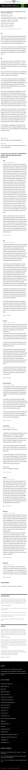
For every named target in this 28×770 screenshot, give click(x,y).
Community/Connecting (6, 699)
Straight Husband (5, 729)
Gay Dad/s (3, 710)
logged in (9, 586)
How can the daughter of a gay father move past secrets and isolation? (13, 145)
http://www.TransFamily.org (10, 438)
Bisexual (3, 689)
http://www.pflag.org (13, 463)
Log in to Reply (7, 235)
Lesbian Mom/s (4, 715)
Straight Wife (4, 731)
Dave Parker (6, 426)
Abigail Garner (11, 28)
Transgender (8, 12)
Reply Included (4, 723)
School (12, 11)
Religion (2, 721)
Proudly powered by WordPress (13, 768)
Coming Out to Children (6, 697)
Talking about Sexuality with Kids (8, 734)
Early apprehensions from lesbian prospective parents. (13, 671)
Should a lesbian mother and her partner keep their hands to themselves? (13, 756)
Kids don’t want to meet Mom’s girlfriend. (11, 139)
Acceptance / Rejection (6, 683)
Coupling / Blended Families (7, 702)
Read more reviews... (5, 657)
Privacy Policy (3, 768)
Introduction (4, 713)
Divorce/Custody (5, 705)
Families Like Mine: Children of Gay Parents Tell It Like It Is (11, 6)
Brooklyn (3, 752)
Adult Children (4, 686)
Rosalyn (5, 320)
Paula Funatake (7, 383)
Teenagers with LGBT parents (8, 737)
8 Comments (19, 28)
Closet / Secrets (4, 694)
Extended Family (4, 707)
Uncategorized (4, 742)
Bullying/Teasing (5, 11)
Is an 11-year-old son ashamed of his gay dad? (11, 669)
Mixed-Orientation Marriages (7, 718)
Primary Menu (26, 6)
